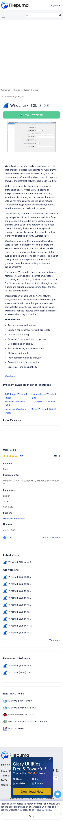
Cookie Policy (8, 785)
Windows (5, 90)
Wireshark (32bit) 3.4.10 (20, 625)
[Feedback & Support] (57, 794)
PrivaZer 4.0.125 (16, 728)
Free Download (32, 115)
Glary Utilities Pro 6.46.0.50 (22, 707)
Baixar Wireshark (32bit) (43, 409)
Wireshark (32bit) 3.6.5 (19, 591)
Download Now (32, 791)
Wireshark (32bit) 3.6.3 (19, 597)
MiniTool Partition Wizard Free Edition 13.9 (29, 721)
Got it (31, 816)
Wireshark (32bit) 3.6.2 (19, 604)
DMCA (4, 780)
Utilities (16, 90)
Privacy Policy (8, 771)
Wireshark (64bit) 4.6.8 (20, 672)
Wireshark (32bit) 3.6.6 (19, 584)
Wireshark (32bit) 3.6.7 (19, 577)
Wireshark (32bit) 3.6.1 (19, 611)
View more (54, 640)
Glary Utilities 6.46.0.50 (20, 700)
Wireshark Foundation (14, 518)
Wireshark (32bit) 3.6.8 (19, 562)
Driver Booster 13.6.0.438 (21, 714)
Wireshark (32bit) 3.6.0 (19, 618)
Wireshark (10, 376)
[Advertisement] (31, 54)
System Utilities (31, 90)
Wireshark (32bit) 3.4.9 (19, 632)
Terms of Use (8, 775)
